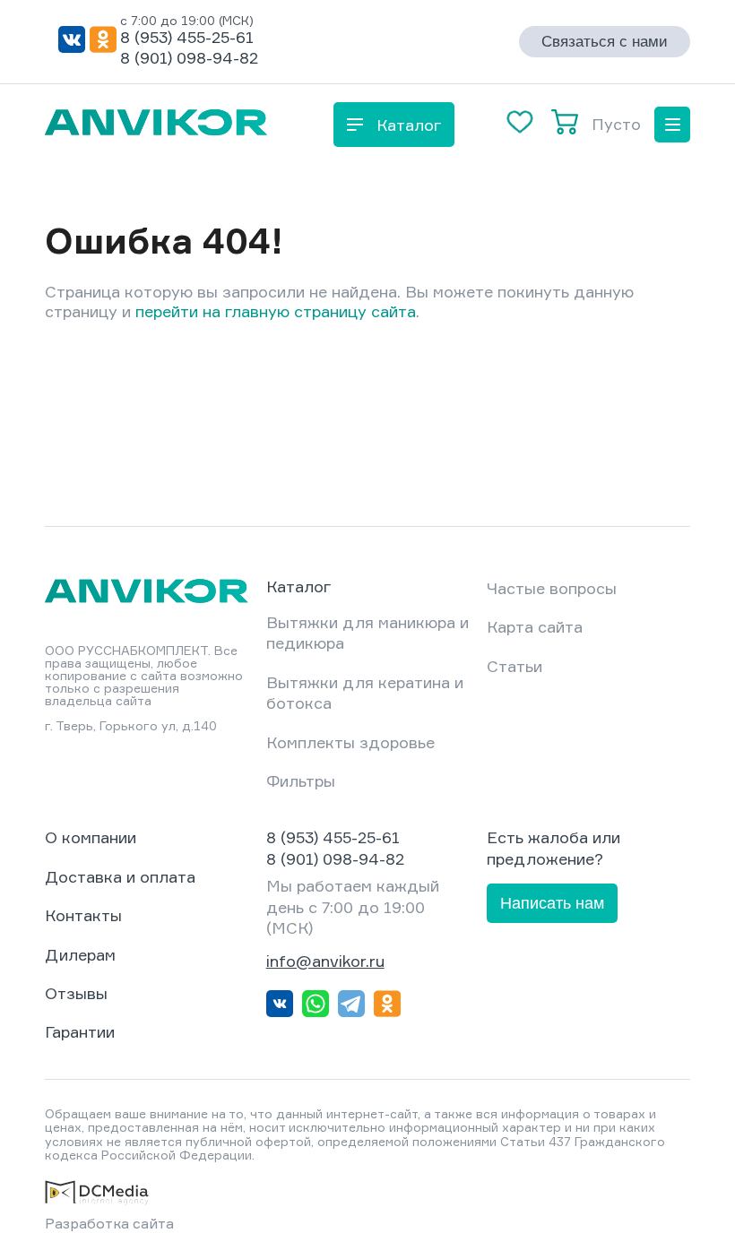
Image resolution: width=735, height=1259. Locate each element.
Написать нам (552, 903)
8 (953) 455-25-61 (187, 37)
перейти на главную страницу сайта (275, 311)
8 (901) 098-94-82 (189, 57)
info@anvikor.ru (325, 961)
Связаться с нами (604, 41)
